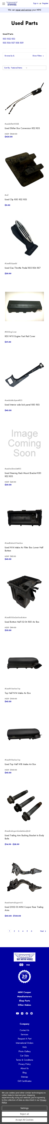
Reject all (24, 1113)
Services (24, 1034)
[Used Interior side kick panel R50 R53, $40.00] (24, 374)
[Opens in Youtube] (17, 1013)
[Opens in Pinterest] (31, 1013)
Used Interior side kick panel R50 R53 (22, 404)
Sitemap (24, 1076)
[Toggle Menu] (3, 3)
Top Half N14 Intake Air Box (18, 693)
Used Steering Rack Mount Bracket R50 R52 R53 (23, 475)
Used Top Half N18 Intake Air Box (20, 764)
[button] (24, 55)
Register (45, 3)
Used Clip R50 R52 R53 (16, 199)
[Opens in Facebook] (26, 1013)
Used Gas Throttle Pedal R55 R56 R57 (23, 267)
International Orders (24, 1042)
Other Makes (24, 1004)
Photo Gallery (24, 1051)
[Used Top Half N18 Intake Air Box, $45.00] (24, 734)
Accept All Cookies (24, 1119)
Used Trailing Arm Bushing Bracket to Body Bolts (24, 837)
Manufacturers (24, 996)
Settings (25, 1108)
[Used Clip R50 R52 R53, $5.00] (24, 169)
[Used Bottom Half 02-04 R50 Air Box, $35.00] (24, 592)
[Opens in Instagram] (22, 1013)
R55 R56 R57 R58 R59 (13, 42)
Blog (24, 1072)
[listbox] (20, 68)
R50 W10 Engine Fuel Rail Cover (20, 336)
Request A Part (24, 1038)
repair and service (23, 9)
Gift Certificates (24, 1081)
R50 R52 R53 (9, 38)
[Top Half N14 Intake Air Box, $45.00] (24, 663)
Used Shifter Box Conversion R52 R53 (22, 128)
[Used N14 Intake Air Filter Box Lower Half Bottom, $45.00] (24, 517)
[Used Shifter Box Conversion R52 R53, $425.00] (24, 98)
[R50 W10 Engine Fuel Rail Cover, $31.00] (24, 306)
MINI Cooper (24, 992)
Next (42, 931)
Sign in (35, 3)
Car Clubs (24, 1055)
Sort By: (7, 67)
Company (24, 1023)
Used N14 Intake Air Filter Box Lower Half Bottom (24, 549)
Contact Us (24, 1030)
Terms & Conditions (24, 1059)
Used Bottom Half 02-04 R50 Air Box (22, 621)
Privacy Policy (24, 1064)
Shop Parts (24, 1000)
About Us (25, 1068)
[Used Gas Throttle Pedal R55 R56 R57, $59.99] (24, 238)
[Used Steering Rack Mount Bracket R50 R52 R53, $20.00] (24, 443)
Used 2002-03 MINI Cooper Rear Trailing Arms (24, 909)
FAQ (24, 1047)
